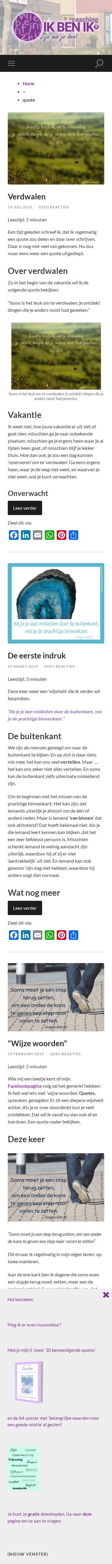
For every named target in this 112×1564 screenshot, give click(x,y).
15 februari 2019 (26, 1054)
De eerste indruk (37, 655)
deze (87, 1514)
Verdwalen (27, 196)
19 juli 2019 (20, 207)
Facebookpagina (25, 1086)
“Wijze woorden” (37, 1043)
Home (28, 83)
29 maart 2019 (23, 666)
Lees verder (25, 508)
